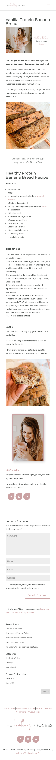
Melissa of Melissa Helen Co (28, 753)
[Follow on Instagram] (18, 496)
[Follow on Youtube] (26, 496)
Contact (39, 708)
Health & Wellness (14, 658)
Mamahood (11, 667)
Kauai (44, 206)
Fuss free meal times (15, 642)
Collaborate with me (25, 708)
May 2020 (10, 683)
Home (6, 708)
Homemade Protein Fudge (17, 633)
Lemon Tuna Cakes (14, 628)
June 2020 (10, 678)
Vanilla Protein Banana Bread (19, 637)
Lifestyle (9, 662)
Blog (13, 708)
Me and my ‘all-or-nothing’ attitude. (22, 646)
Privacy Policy (33, 711)
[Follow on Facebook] (11, 496)
